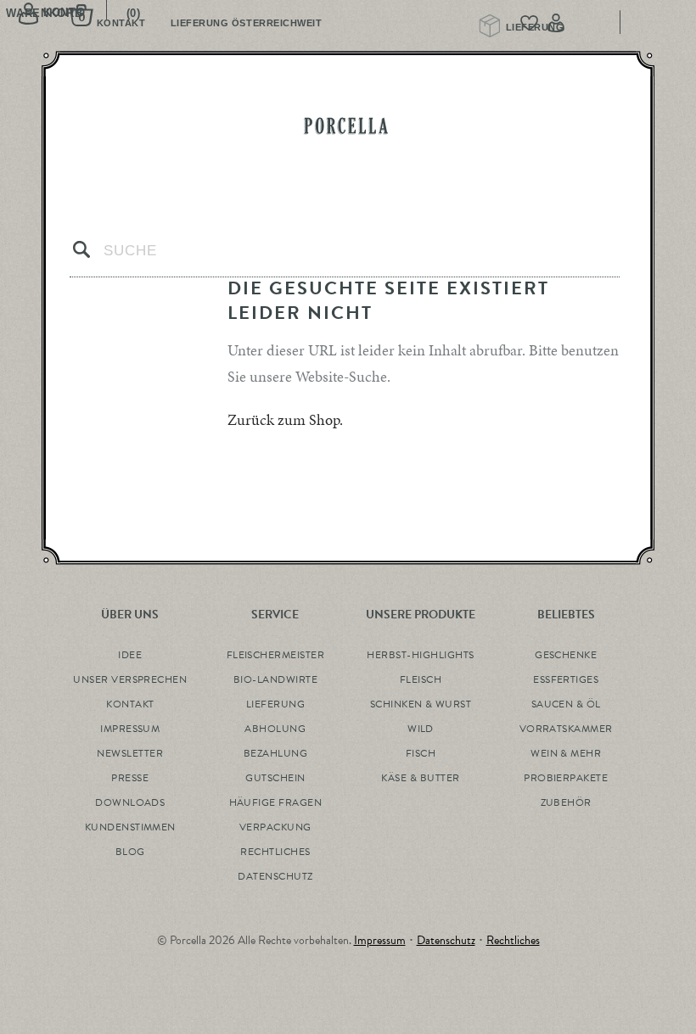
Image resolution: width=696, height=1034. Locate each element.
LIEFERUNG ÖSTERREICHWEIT (247, 23)
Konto (590, 23)
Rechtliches (513, 940)
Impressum (380, 940)
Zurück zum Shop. (285, 419)
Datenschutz (446, 940)
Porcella (348, 126)
